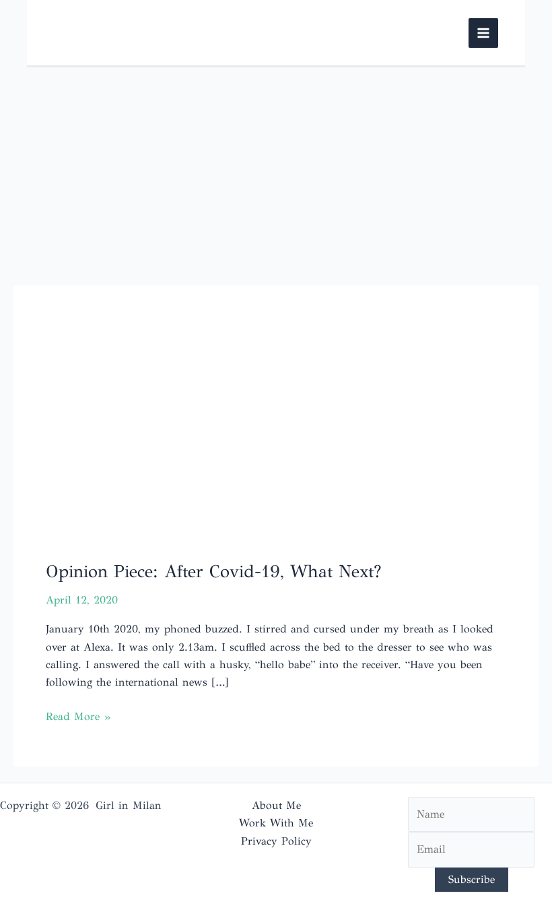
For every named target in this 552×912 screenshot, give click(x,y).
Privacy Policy (276, 841)
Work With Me (276, 822)
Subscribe (471, 879)
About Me (276, 805)
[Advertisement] (276, 168)
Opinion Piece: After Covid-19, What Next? (214, 571)
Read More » (78, 717)
